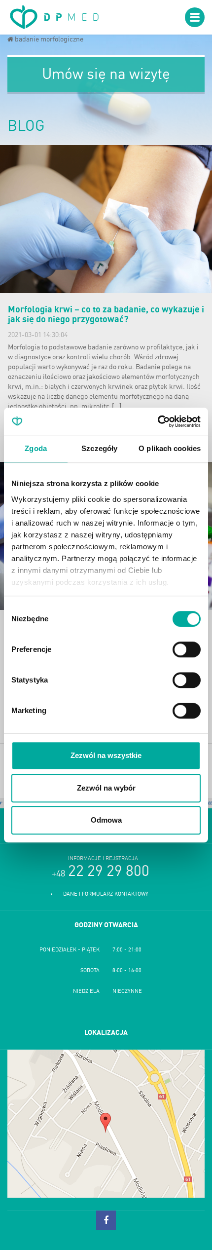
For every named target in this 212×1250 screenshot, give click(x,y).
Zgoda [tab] (36, 448)
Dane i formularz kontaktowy (105, 894)
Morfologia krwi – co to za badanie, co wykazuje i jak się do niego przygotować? (106, 314)
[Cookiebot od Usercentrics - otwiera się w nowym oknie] (157, 421)
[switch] (187, 649)
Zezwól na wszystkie (106, 755)
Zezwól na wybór (106, 788)
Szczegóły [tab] (99, 448)
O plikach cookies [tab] (170, 448)
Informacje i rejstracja (103, 859)
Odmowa (106, 820)
